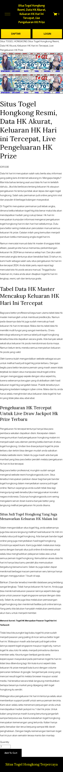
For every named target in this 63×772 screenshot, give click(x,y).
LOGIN (47, 33)
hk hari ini (10, 173)
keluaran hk (6, 326)
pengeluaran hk (27, 505)
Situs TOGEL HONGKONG (13, 41)
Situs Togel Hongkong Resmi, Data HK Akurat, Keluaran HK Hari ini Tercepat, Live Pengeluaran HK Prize (31, 14)
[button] (11, 753)
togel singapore (24, 646)
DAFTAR (16, 33)
